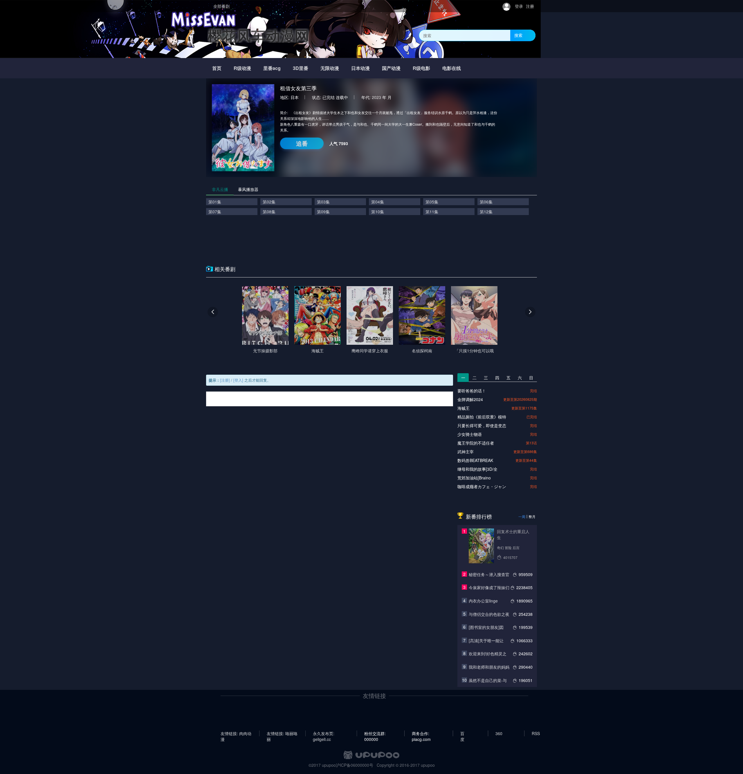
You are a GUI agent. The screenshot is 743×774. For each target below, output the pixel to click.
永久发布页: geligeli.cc (323, 733)
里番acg (272, 68)
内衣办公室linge (483, 601)
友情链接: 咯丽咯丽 (282, 733)
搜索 (518, 35)
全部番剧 (221, 6)
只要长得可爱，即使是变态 (481, 425)
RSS (536, 733)
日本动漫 (360, 68)
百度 (462, 733)
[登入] (238, 380)
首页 (216, 68)
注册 (530, 6)
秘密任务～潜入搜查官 (489, 574)
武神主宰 (465, 451)
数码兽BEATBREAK (475, 460)
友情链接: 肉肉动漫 (236, 733)
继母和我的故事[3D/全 (477, 469)
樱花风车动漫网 (258, 35)
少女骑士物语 (469, 434)
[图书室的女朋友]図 (486, 627)
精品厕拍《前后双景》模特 (481, 417)
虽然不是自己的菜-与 (488, 680)
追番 (302, 143)
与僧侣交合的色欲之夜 (489, 614)
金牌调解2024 (470, 399)
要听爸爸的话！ (471, 391)
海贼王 (463, 408)
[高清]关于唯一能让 (486, 640)
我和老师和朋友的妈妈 (489, 667)
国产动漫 (391, 68)
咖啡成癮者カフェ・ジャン (481, 486)
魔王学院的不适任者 (475, 443)
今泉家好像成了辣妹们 (489, 587)
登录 (519, 6)
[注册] (225, 380)
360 (498, 733)
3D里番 (300, 68)
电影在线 (451, 68)
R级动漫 (242, 68)
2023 (376, 97)
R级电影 (421, 68)
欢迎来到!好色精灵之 (487, 653)
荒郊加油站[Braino (474, 478)
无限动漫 (329, 68)
